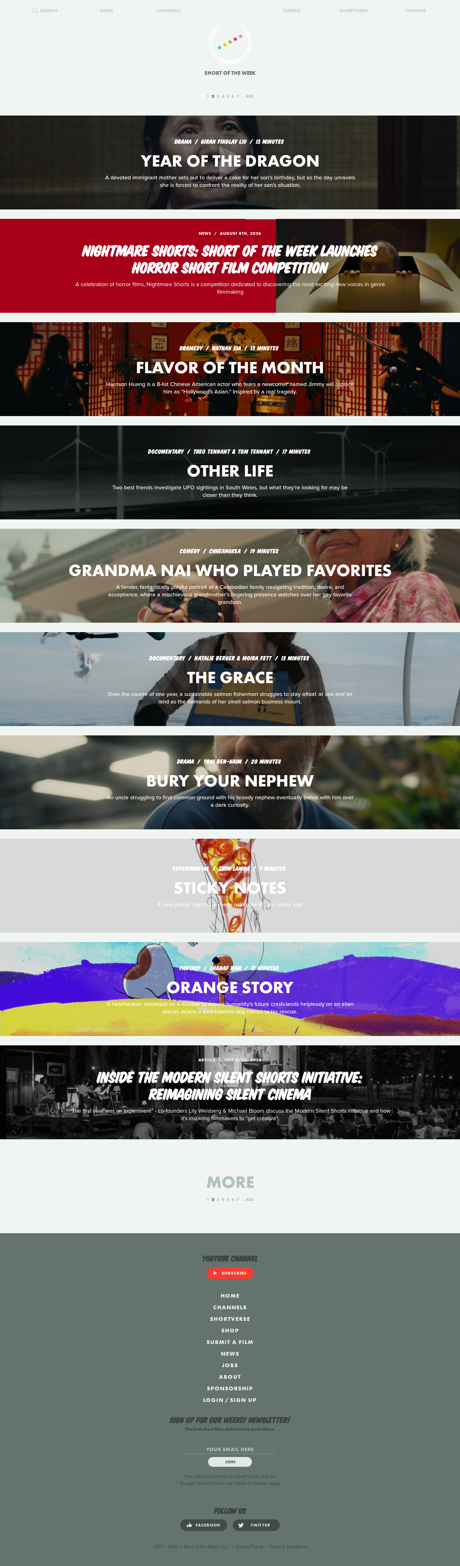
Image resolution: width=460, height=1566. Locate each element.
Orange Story (230, 987)
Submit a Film (230, 1342)
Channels (230, 1307)
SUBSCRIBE (234, 1273)
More (230, 1182)
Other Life (230, 471)
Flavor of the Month (230, 367)
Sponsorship (230, 1388)
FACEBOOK (208, 1525)
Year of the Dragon (230, 161)
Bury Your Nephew (230, 780)
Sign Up (243, 1400)
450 (249, 96)
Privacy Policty (249, 1546)
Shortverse (230, 1318)
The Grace (230, 677)
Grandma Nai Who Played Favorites (230, 570)
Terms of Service (251, 1483)
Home (230, 1295)
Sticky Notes (230, 888)
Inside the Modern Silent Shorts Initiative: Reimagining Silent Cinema (230, 1084)
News (230, 1353)
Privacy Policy (210, 1483)
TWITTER (260, 1525)
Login (213, 1400)
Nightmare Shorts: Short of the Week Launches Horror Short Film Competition (230, 258)
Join (230, 1462)
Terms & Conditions (288, 1546)
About (230, 1376)
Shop (230, 1330)
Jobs (230, 1365)
